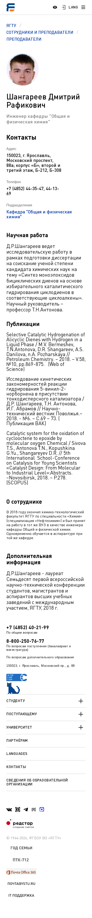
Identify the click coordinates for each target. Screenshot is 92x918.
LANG (73, 7)
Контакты (16, 767)
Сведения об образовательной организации (37, 782)
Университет (19, 727)
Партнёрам (17, 740)
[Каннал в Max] (41, 809)
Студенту (15, 700)
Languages (17, 753)
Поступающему (21, 714)
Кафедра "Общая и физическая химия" (39, 214)
